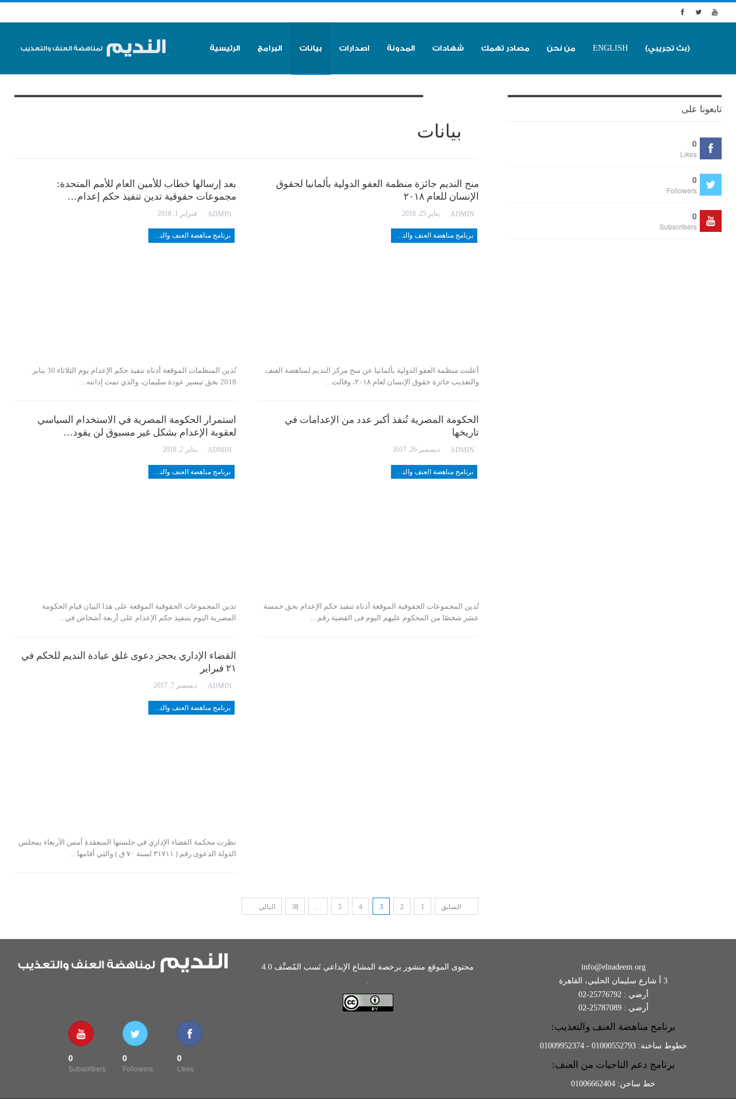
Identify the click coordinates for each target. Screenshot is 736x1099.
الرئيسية (225, 48)
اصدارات (354, 48)
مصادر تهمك (505, 48)
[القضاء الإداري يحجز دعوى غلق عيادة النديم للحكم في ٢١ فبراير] (125, 765)
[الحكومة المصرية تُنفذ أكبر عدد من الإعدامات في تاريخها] (368, 529)
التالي (266, 907)
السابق (452, 907)
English (610, 48)
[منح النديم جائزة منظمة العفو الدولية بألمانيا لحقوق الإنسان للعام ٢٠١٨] (368, 292)
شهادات (448, 48)
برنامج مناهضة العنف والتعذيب (189, 235)
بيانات (311, 48)
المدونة (401, 48)
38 (295, 907)
